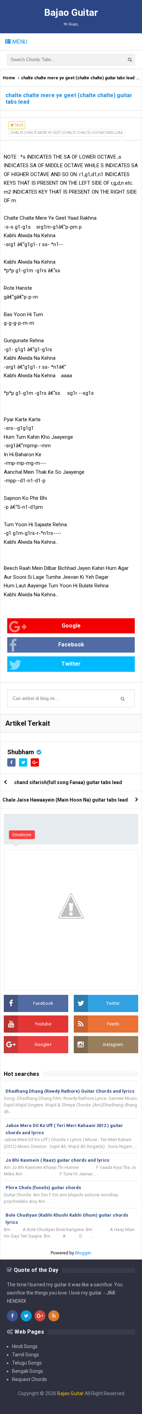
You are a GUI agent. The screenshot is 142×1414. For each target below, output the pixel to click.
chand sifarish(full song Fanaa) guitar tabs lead (68, 782)
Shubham (20, 752)
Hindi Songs (25, 1346)
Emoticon (21, 834)
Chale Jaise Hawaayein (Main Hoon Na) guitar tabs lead (65, 800)
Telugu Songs (27, 1363)
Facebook (71, 644)
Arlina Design (57, 1399)
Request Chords (29, 1379)
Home (9, 78)
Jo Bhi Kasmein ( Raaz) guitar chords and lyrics (57, 1160)
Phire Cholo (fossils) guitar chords (43, 1187)
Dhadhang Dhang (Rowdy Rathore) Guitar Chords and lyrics (70, 1091)
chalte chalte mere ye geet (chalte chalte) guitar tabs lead (77, 78)
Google (71, 625)
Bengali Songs (27, 1371)
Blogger (83, 1252)
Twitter (71, 663)
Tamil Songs (25, 1354)
